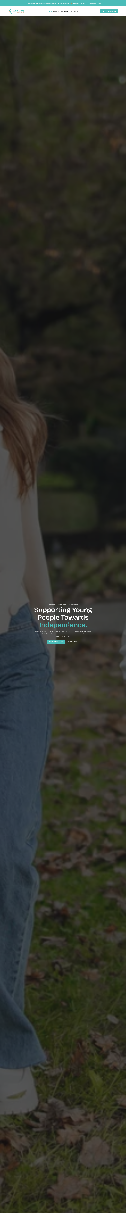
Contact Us (74, 11)
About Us (56, 11)
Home (50, 11)
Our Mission (65, 11)
